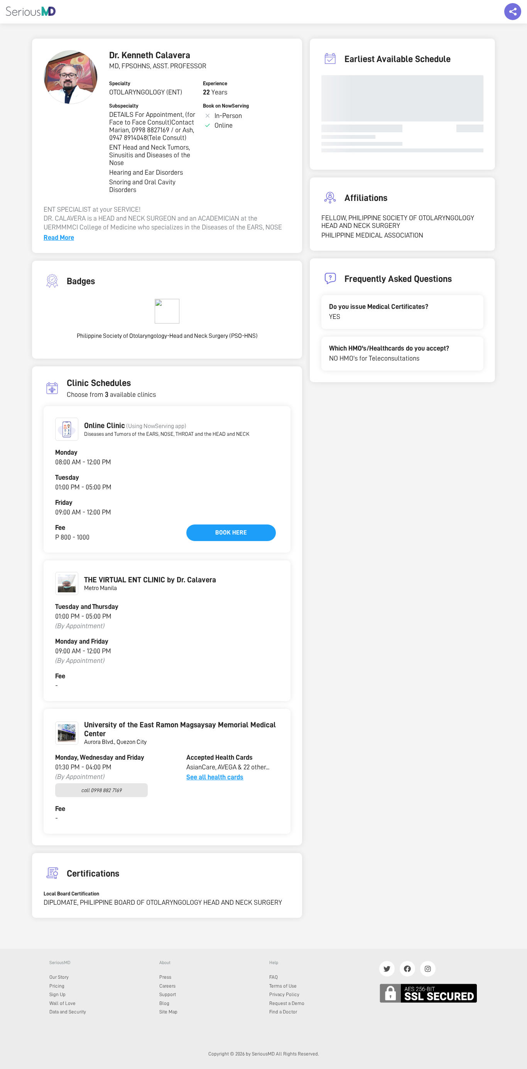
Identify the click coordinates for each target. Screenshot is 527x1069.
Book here (231, 532)
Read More (59, 237)
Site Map (168, 1011)
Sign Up (57, 994)
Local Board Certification (71, 893)
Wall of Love (62, 1003)
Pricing (56, 985)
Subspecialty (124, 105)
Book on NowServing (226, 105)
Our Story (59, 977)
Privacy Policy (284, 994)
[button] (66, 429)
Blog (164, 1003)
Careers (167, 985)
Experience (215, 83)
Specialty (119, 83)
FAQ (273, 977)
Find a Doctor (283, 1011)
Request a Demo (286, 1003)
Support (167, 994)
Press (165, 977)
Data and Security (67, 1011)
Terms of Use (283, 985)
